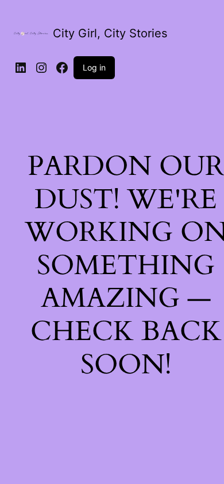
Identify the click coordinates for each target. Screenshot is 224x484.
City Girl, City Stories (110, 33)
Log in (94, 67)
